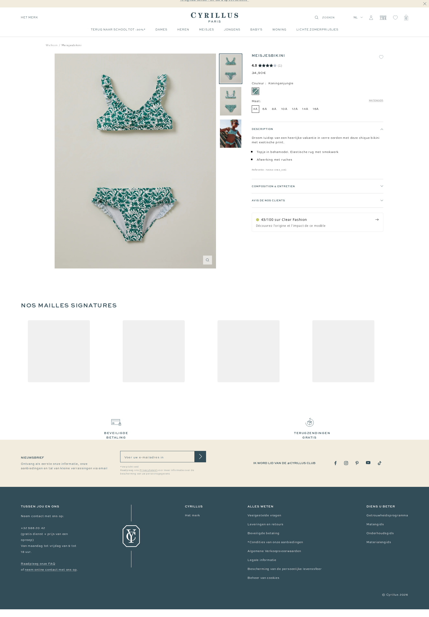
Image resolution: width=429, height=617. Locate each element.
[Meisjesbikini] (230, 69)
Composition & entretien (273, 186)
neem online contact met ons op (51, 570)
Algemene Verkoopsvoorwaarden (274, 551)
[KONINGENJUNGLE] (255, 91)
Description (262, 129)
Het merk (192, 515)
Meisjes (206, 29)
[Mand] (406, 18)
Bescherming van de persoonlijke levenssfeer (285, 569)
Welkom (52, 45)
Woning (279, 29)
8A (274, 109)
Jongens (232, 29)
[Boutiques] (383, 17)
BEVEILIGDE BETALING (116, 435)
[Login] (371, 17)
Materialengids (378, 542)
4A (255, 109)
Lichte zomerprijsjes (317, 29)
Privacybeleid (148, 470)
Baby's (256, 29)
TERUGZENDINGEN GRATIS (312, 435)
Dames (161, 29)
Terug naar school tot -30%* (118, 29)
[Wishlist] (395, 17)
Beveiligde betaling (263, 533)
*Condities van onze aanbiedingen (275, 542)
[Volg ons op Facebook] (335, 463)
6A (264, 109)
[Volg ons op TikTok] (379, 463)
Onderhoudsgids (380, 533)
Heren (183, 29)
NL (356, 17)
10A (284, 109)
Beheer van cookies (263, 578)
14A (305, 109)
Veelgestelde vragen (264, 515)
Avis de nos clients (268, 200)
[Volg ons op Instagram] (346, 463)
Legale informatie (262, 560)
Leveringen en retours (266, 524)
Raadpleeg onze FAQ (38, 564)
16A (316, 109)
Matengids (376, 100)
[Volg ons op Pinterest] (357, 463)
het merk (29, 17)
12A (295, 109)
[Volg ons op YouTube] (368, 462)
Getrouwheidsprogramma (387, 515)
